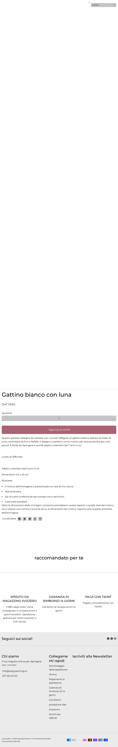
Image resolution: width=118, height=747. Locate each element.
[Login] (86, 4)
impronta (54, 709)
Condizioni (55, 700)
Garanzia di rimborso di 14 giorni (57, 691)
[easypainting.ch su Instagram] (115, 638)
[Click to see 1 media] (10, 377)
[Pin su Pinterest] (30, 519)
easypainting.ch (24, 739)
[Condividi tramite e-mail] (40, 519)
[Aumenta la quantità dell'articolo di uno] (113, 418)
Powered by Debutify (11, 741)
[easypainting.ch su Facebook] (108, 638)
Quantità (7, 413)
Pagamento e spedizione (57, 681)
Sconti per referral (55, 716)
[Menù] (3, 5)
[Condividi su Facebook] (19, 519)
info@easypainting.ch (14, 671)
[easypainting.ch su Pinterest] (112, 638)
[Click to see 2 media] (30, 377)
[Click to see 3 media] (49, 377)
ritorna (53, 674)
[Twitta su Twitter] (25, 519)
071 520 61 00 (9, 676)
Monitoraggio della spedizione (58, 668)
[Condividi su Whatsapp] (35, 519)
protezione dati (57, 704)
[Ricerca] (5, 5)
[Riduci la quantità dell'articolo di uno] (4, 418)
